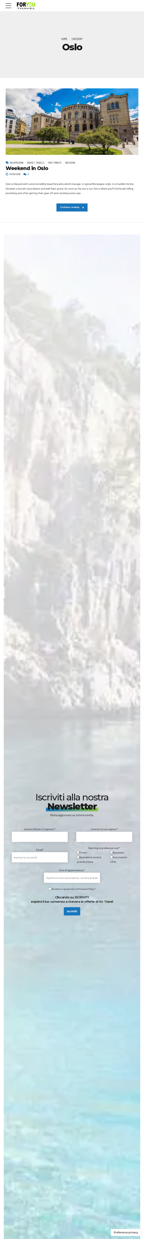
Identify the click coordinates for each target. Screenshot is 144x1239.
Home (64, 39)
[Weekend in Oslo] (72, 121)
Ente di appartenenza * (72, 870)
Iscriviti (72, 911)
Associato (118, 852)
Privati (83, 852)
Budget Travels (35, 162)
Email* (39, 849)
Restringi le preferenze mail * (104, 848)
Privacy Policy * (87, 888)
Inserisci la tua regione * (104, 829)
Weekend (70, 162)
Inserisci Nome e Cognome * (39, 829)
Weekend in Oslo (27, 168)
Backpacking (17, 162)
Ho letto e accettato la (64, 888)
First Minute (55, 162)
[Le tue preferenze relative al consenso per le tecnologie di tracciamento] (126, 1232)
